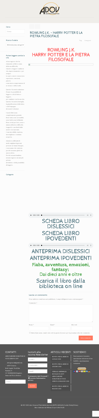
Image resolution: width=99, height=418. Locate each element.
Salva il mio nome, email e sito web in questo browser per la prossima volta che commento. (60, 333)
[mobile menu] (7, 20)
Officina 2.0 (50, 407)
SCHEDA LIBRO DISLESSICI (61, 224)
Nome (31, 325)
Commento (33, 303)
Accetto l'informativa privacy (36, 379)
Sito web (74, 325)
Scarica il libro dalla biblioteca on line (60, 284)
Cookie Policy (68, 405)
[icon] (50, 411)
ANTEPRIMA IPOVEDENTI (61, 258)
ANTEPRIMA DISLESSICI (61, 251)
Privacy (75, 405)
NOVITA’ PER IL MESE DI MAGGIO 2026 (60, 387)
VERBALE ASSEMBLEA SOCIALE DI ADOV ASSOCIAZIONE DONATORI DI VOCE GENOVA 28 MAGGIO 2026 (60, 376)
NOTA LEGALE (58, 405)
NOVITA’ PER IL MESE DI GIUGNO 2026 (60, 365)
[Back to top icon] (49, 401)
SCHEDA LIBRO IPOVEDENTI (61, 236)
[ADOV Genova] (49, 8)
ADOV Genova (11, 366)
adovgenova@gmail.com (14, 363)
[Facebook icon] (48, 411)
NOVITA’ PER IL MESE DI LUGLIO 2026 (60, 358)
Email (52, 325)
